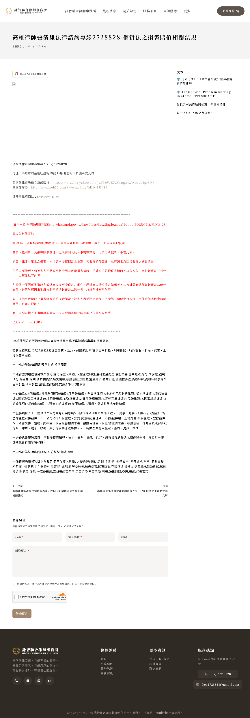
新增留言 (22, 550)
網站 (124, 537)
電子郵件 (75, 537)
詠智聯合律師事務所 (80, 10)
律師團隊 (170, 10)
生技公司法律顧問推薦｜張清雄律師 (201, 104)
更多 (187, 10)
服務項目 (150, 10)
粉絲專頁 (155, 664)
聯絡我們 (155, 668)
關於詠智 (130, 10)
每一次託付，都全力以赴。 (195, 113)
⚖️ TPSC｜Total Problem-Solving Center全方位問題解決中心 (204, 94)
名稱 (19, 537)
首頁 (104, 659)
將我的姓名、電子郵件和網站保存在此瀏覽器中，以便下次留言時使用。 (57, 584)
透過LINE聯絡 (159, 659)
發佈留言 (22, 613)
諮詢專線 (229, 11)
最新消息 (110, 10)
